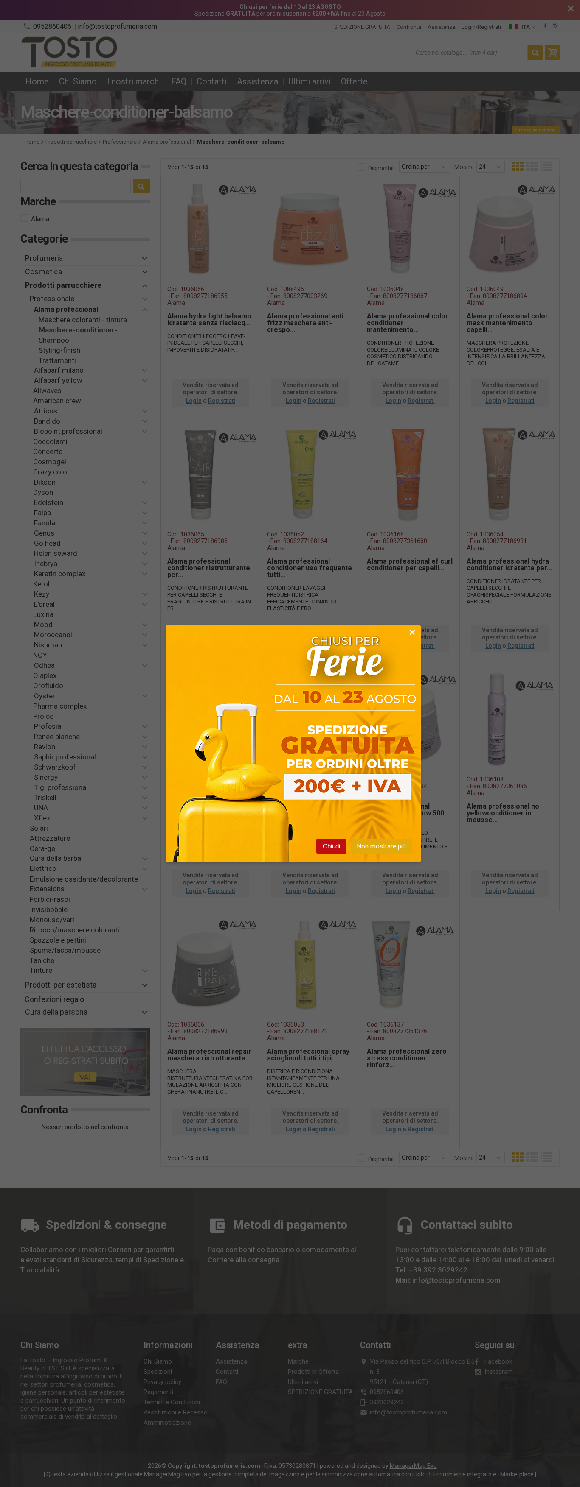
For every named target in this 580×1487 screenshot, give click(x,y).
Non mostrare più (381, 846)
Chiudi (331, 846)
